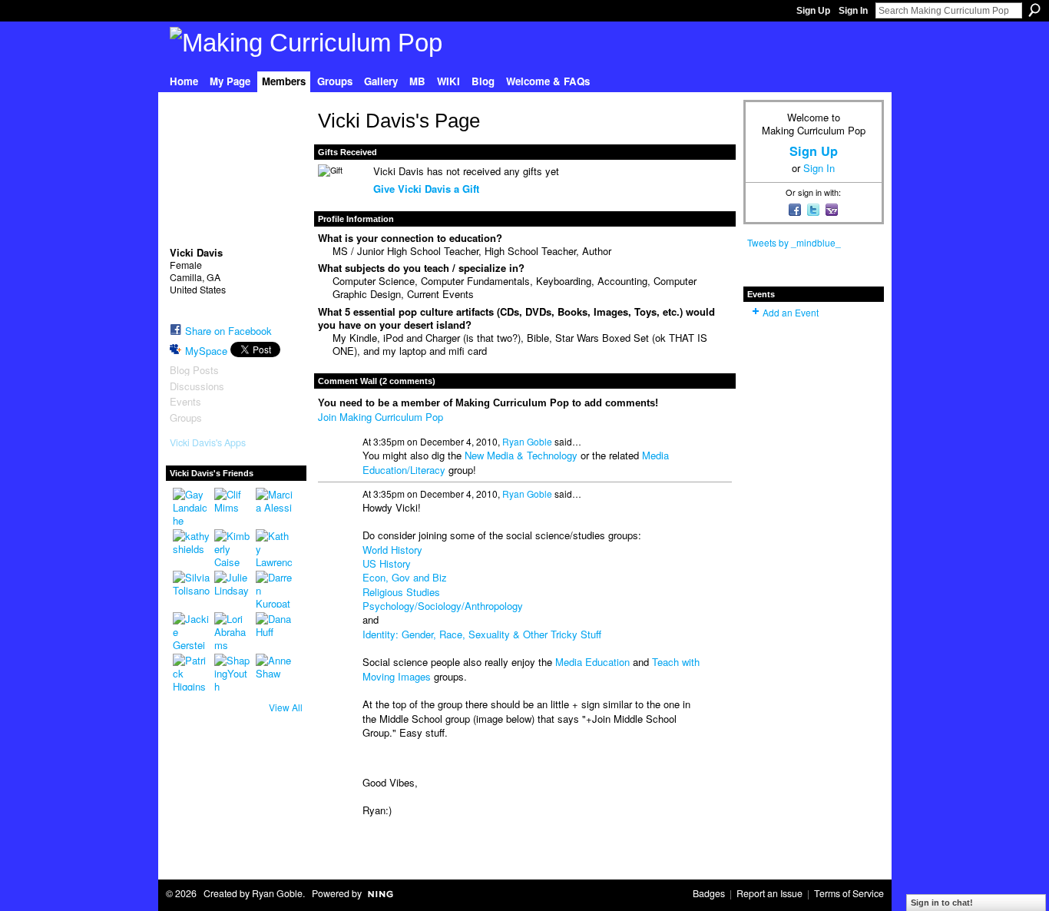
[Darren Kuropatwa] (274, 589)
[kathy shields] (191, 547)
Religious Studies (401, 592)
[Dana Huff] (274, 630)
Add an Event (791, 312)
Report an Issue (769, 893)
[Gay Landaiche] (191, 506)
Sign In (853, 10)
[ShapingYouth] (232, 672)
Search (1034, 10)
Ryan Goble (527, 441)
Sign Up (813, 10)
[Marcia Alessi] (274, 506)
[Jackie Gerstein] (191, 630)
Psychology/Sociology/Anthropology (442, 605)
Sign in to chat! (942, 902)
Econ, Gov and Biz (404, 577)
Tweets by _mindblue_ (794, 242)
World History (392, 549)
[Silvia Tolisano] (191, 589)
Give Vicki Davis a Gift (426, 188)
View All (286, 707)
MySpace (206, 350)
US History (386, 563)
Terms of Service (849, 893)
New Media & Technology (521, 455)
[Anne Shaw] (274, 672)
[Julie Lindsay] (232, 589)
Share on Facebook (228, 330)
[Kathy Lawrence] (274, 547)
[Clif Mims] (232, 506)
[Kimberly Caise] (232, 547)
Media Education (592, 661)
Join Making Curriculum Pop (380, 416)
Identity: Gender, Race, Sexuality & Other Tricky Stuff (481, 634)
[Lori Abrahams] (232, 630)
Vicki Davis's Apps (208, 442)
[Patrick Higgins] (191, 672)
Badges (709, 893)
